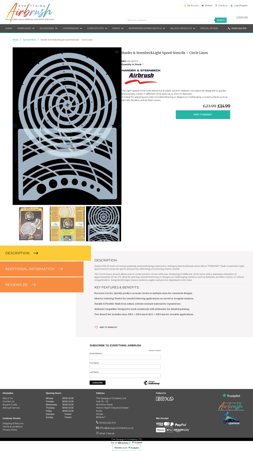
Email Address (96, 274)
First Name (94, 284)
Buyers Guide (10, 325)
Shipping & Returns (13, 344)
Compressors (71, 28)
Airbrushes (24, 28)
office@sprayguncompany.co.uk (116, 349)
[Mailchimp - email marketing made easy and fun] (151, 306)
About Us (8, 319)
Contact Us (8, 322)
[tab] (38, 174)
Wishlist (208, 5)
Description (17, 174)
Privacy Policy (10, 351)
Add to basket (203, 114)
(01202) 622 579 (107, 344)
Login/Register (241, 5)
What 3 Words (106, 354)
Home (8, 28)
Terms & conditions (13, 347)
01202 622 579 (238, 28)
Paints (116, 28)
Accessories (47, 28)
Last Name (94, 293)
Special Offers (209, 28)
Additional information (30, 190)
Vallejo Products (181, 28)
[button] (117, 52)
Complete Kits (95, 28)
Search (221, 20)
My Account (192, 5)
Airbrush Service (11, 329)
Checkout (222, 5)
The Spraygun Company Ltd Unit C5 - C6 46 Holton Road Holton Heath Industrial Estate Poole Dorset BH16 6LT (112, 329)
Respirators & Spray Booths (145, 28)
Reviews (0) (16, 206)
